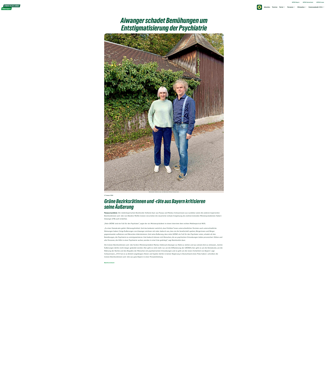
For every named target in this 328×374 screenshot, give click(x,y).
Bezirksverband (109, 262)
